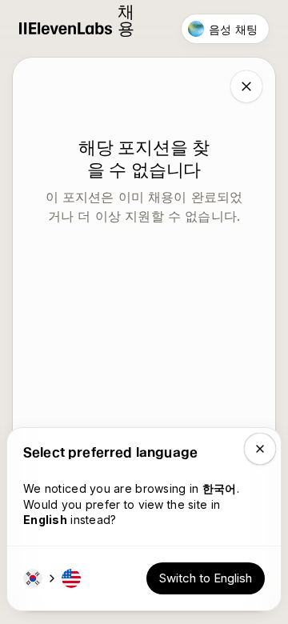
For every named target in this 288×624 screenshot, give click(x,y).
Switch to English (205, 578)
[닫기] (246, 86)
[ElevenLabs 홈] (66, 29)
